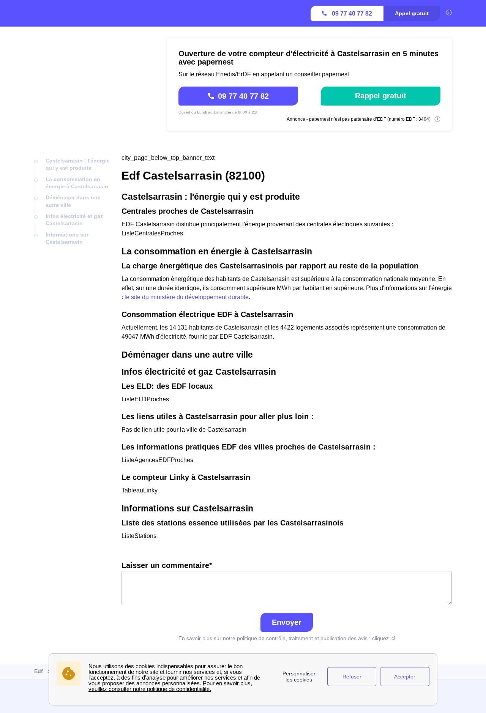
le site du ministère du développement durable (187, 297)
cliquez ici (383, 638)
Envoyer (286, 622)
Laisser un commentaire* (167, 565)
